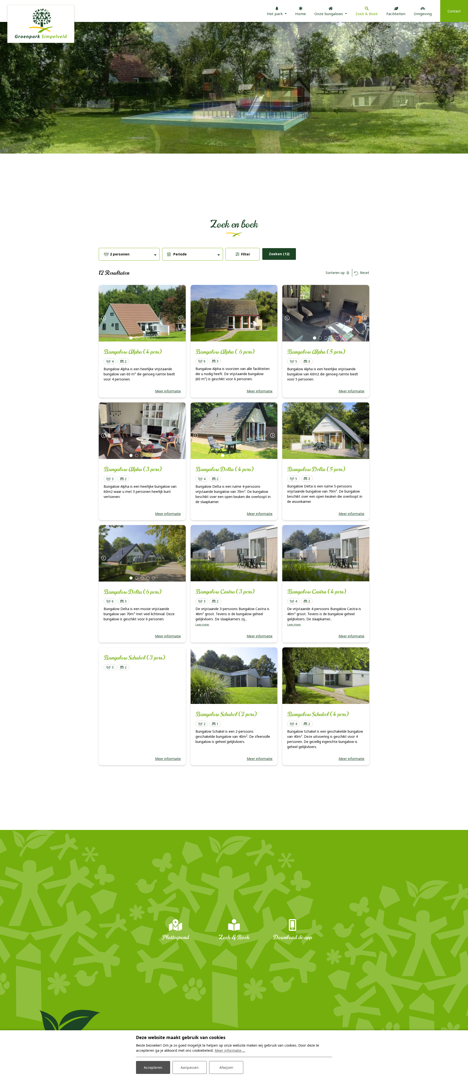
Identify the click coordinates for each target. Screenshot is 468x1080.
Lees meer (202, 624)
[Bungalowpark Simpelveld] (40, 24)
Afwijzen (226, 1067)
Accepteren (153, 1067)
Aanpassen (190, 1067)
